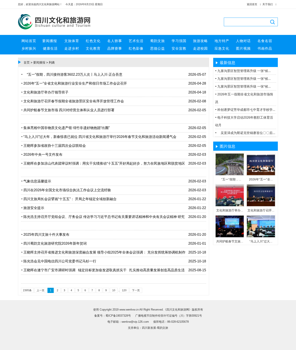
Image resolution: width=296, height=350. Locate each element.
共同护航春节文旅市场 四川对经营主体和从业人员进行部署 (68, 110)
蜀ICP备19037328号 (119, 315)
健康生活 (50, 48)
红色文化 (93, 41)
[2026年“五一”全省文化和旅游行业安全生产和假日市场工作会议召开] (261, 174)
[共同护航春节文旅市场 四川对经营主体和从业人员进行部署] (230, 236)
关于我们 (267, 4)
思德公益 (157, 48)
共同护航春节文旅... (229, 241)
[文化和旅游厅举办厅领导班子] (230, 205)
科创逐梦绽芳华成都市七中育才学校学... (246, 109)
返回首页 (252, 4)
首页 (27, 62)
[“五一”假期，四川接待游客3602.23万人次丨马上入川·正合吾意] (230, 174)
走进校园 (200, 48)
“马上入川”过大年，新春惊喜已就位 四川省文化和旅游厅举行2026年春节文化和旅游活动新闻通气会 (99, 137)
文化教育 (93, 48)
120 (124, 290)
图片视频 (243, 48)
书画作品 (264, 48)
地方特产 (222, 41)
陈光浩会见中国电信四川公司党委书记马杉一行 (59, 261)
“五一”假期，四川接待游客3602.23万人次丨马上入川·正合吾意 (72, 74)
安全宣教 (179, 48)
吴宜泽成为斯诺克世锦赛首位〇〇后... (246, 133)
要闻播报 (50, 41)
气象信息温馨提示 (37, 181)
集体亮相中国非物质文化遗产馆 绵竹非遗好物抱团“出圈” (66, 128)
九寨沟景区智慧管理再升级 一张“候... (244, 71)
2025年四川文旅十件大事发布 (46, 234)
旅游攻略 (200, 41)
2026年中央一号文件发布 (42, 154)
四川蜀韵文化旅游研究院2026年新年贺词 (55, 243)
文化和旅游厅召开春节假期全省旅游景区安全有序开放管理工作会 (73, 101)
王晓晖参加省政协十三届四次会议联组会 (54, 145)
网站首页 (28, 41)
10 (113, 290)
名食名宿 (264, 41)
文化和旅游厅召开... (260, 210)
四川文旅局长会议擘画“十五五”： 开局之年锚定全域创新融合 (70, 199)
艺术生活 (136, 41)
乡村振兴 (28, 48)
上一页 (40, 290)
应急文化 (222, 48)
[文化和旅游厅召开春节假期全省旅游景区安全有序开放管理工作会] (261, 205)
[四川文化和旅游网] (56, 29)
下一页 (136, 290)
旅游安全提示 (33, 208)
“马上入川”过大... (260, 241)
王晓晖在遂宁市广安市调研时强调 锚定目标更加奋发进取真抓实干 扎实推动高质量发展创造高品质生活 (104, 270)
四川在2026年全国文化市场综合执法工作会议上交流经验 (67, 190)
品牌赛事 (114, 48)
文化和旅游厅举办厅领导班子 (45, 92)
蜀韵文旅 (157, 41)
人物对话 (243, 41)
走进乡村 (71, 48)
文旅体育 (71, 41)
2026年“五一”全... (261, 179)
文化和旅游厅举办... (229, 210)
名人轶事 (114, 41)
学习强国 (179, 41)
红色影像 (136, 48)
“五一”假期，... (229, 179)
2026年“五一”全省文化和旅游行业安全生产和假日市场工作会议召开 (75, 83)
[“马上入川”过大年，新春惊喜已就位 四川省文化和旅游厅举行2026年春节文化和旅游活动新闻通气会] (261, 236)
